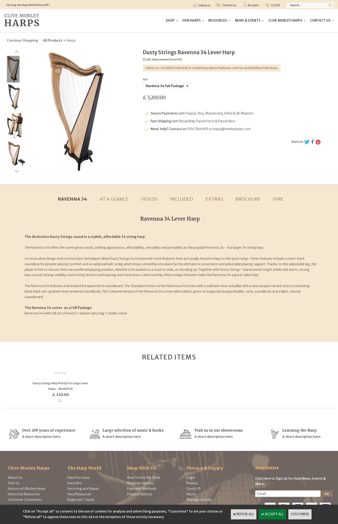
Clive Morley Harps (285, 20)
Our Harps (191, 20)
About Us (15, 478)
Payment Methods (141, 489)
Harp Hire (74, 483)
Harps (71, 40)
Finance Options (139, 494)
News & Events (248, 20)
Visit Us (14, 483)
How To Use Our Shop (143, 478)
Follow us (204, 5)
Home (191, 494)
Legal (190, 478)
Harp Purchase (78, 478)
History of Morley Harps (26, 489)
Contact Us (320, 20)
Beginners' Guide (80, 500)
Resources (217, 20)
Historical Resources (24, 494)
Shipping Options (140, 483)
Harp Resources (79, 494)
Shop (170, 20)
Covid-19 (193, 489)
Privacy (192, 483)
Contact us (228, 5)
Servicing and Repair (83, 489)
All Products (52, 40)
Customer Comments (25, 500)
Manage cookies (199, 500)
